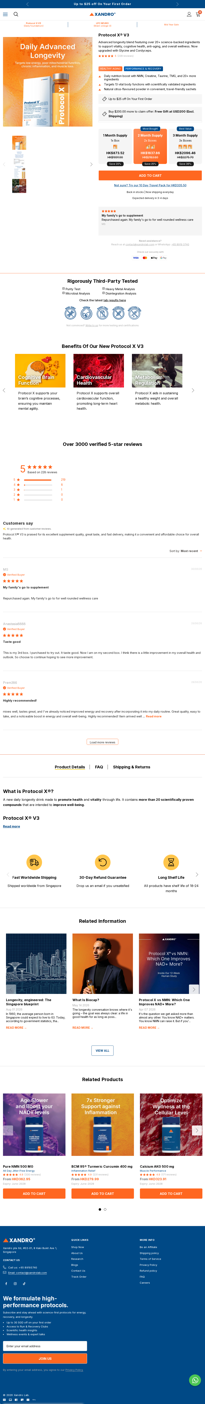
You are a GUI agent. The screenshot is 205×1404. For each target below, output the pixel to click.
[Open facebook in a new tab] (6, 1283)
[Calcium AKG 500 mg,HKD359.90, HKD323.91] (171, 1124)
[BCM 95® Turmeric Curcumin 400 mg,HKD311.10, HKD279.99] (102, 1124)
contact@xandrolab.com (140, 244)
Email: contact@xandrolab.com (27, 1272)
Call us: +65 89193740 (22, 1267)
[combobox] (186, 551)
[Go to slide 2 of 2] (105, 1209)
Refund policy (148, 1270)
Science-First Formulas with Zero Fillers (102, 4)
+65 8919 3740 (180, 244)
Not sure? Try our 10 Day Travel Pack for (150, 185)
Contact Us (11, 1260)
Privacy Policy (148, 1264)
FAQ (142, 1276)
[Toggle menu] (5, 14)
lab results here (115, 300)
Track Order (78, 1276)
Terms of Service (150, 1258)
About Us (77, 1253)
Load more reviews (102, 742)
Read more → (16, 1027)
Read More (147, 223)
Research (77, 1258)
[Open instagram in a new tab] (15, 1283)
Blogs (74, 1264)
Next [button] (177, 4)
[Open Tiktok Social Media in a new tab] (24, 1283)
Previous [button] (27, 4)
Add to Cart (34, 1194)
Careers (145, 1282)
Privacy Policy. (74, 1369)
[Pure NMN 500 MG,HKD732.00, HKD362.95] (34, 1124)
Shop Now (77, 1247)
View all (102, 1050)
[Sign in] (189, 14)
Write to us (91, 325)
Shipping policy (149, 1253)
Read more (154, 716)
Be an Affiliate (148, 1247)
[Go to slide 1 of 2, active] (100, 1209)
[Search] (16, 14)
